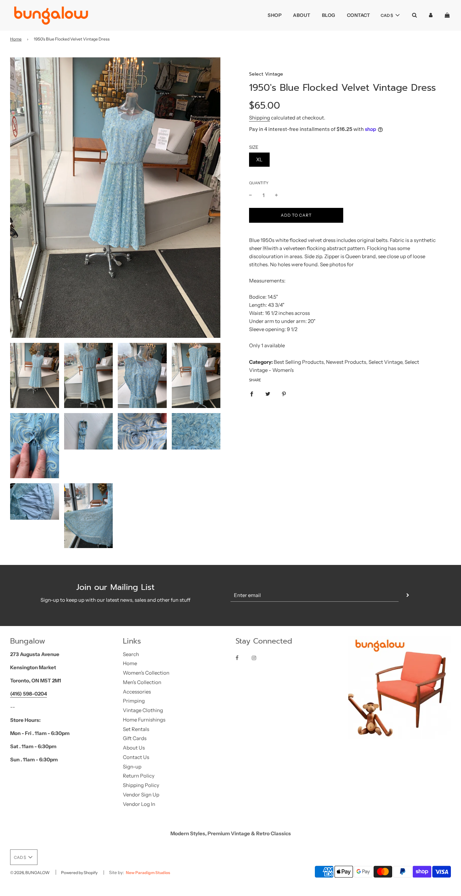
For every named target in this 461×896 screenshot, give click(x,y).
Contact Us (136, 757)
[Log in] (431, 15)
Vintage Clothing (143, 710)
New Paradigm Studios (148, 872)
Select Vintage (266, 74)
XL (259, 159)
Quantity (258, 183)
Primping (134, 701)
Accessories (137, 691)
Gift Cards (134, 738)
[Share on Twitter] (267, 394)
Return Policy (139, 775)
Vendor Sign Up (141, 794)
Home (16, 39)
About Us (134, 747)
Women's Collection (146, 673)
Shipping (259, 117)
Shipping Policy (141, 785)
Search (131, 654)
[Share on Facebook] (251, 394)
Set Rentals (136, 729)
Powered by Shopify (79, 872)
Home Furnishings (144, 719)
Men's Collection (142, 682)
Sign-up (132, 766)
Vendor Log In (139, 804)
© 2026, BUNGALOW (30, 872)
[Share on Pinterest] (284, 394)
